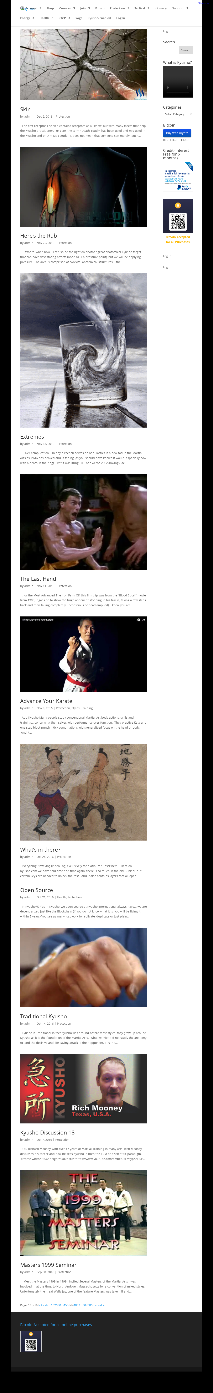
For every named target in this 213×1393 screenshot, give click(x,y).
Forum (99, 8)
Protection (117, 8)
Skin (25, 109)
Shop (50, 8)
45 (65, 1305)
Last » (100, 1305)
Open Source (36, 890)
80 (91, 1305)
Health (44, 18)
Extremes (32, 436)
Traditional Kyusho (43, 1016)
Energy (25, 18)
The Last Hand (38, 578)
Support (178, 8)
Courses (65, 8)
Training (87, 708)
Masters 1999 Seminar (48, 1265)
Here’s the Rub (38, 235)
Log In (120, 18)
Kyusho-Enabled (99, 18)
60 (84, 1305)
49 (78, 1305)
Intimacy (161, 8)
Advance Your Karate (46, 701)
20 (56, 1305)
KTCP (62, 18)
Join (83, 8)
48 (75, 1305)
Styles (76, 708)
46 (68, 1305)
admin (28, 116)
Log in (167, 31)
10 (52, 1305)
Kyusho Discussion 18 (47, 1132)
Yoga (79, 18)
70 (87, 1305)
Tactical (140, 8)
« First (43, 1305)
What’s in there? (40, 849)
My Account (28, 8)
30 (59, 1305)
